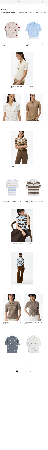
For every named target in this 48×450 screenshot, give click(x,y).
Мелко (41, 12)
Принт (34, 12)
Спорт (31, 12)
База (26, 12)
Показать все (7, 12)
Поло (28, 12)
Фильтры (3, 12)
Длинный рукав (21, 12)
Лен (37, 12)
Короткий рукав (14, 12)
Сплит (19, 1)
